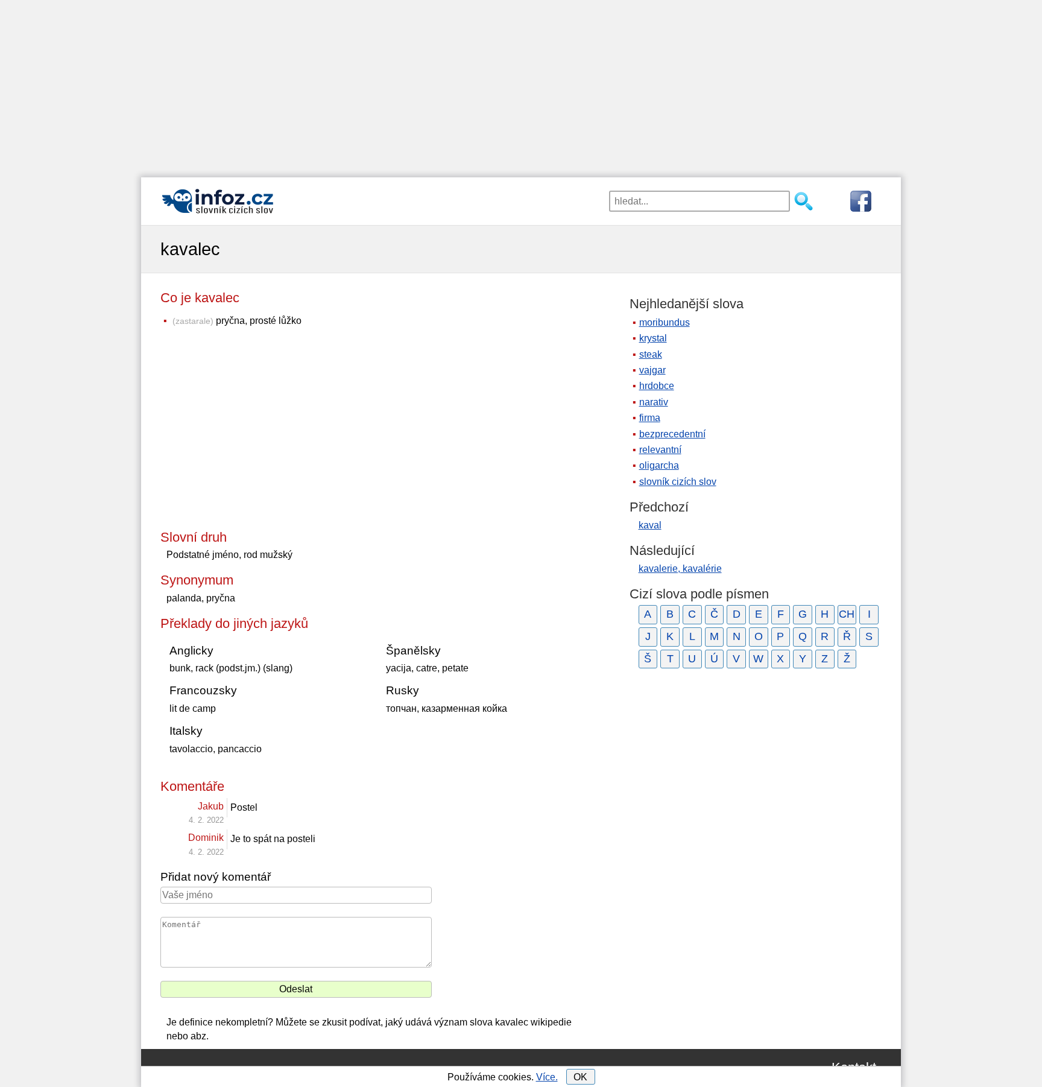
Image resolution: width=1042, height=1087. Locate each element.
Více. (547, 1077)
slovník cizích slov (677, 482)
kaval (650, 525)
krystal (653, 338)
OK (580, 1077)
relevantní (660, 450)
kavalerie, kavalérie (680, 568)
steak (650, 354)
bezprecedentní (672, 434)
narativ (653, 402)
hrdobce (656, 386)
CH (846, 614)
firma (649, 418)
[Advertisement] (521, 84)
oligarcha (659, 465)
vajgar (652, 370)
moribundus (664, 322)
